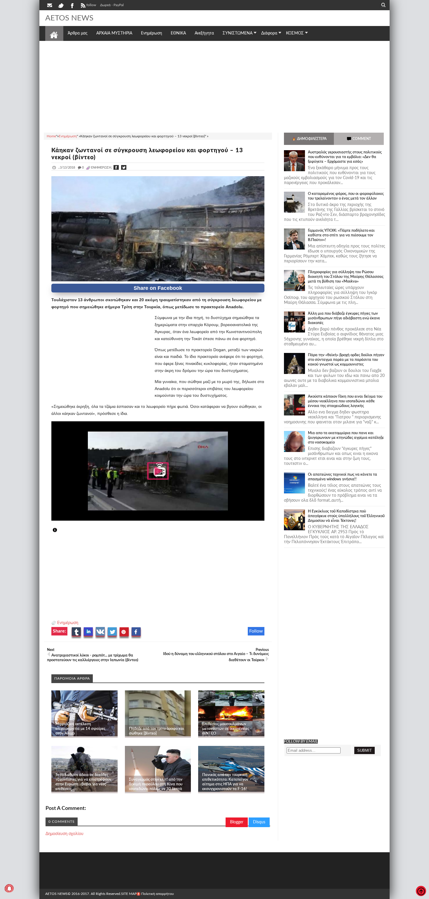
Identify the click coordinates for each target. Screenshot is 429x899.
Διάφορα (269, 33)
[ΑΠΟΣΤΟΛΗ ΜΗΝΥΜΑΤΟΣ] (50, 5)
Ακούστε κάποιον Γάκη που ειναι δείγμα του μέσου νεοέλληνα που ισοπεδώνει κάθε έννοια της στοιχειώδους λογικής (345, 401)
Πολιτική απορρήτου (157, 893)
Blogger (236, 822)
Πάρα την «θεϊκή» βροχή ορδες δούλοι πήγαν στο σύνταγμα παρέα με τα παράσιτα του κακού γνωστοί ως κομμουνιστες (346, 359)
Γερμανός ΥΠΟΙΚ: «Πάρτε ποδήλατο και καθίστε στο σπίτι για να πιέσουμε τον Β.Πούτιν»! (341, 235)
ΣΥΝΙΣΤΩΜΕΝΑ (237, 33)
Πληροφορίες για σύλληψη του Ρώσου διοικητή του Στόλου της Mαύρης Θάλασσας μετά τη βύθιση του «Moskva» (345, 276)
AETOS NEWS (69, 18)
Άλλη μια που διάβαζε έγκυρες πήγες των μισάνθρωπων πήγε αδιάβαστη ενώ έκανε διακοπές (344, 318)
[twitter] (60, 5)
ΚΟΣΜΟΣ (295, 33)
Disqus (259, 822)
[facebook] (71, 5)
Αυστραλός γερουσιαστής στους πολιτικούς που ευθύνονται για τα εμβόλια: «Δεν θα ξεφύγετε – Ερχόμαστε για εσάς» (345, 157)
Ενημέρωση (67, 623)
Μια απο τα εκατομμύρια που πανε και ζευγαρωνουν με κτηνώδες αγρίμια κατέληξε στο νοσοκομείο (346, 437)
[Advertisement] (214, 86)
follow (91, 5)
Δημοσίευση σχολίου (64, 834)
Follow (256, 631)
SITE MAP (129, 893)
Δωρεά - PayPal (112, 5)
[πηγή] (60, 530)
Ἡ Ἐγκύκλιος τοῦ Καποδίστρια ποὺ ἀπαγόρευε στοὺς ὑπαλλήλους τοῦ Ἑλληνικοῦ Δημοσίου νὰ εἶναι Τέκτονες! (346, 516)
